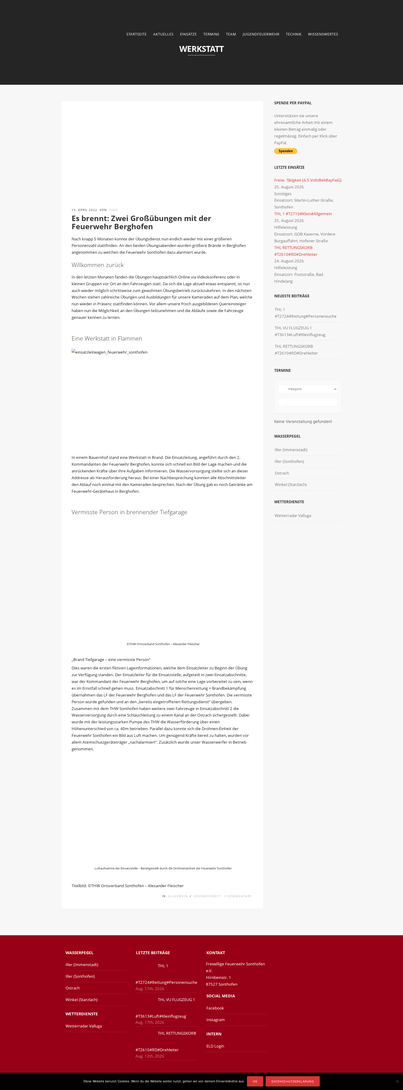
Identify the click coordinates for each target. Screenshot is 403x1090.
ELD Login (215, 1046)
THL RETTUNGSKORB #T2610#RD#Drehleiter (296, 350)
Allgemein (178, 896)
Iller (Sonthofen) (289, 461)
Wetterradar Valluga (293, 515)
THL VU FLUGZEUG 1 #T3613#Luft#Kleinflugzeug (300, 331)
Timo (113, 210)
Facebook (215, 1008)
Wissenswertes (323, 34)
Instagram (215, 1019)
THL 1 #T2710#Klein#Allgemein (303, 213)
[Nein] (397, 1081)
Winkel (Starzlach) (291, 484)
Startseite (136, 34)
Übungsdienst (207, 896)
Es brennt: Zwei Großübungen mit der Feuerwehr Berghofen (141, 222)
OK (255, 1081)
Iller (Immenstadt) (291, 449)
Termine (211, 34)
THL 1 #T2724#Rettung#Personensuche (306, 313)
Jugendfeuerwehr (261, 34)
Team (231, 34)
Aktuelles (163, 34)
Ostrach (282, 473)
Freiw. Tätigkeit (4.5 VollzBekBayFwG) (307, 180)
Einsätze (188, 34)
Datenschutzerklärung (292, 1081)
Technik (294, 34)
